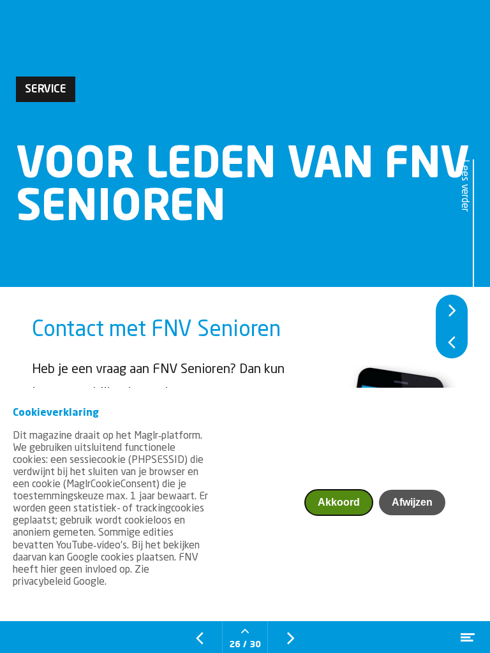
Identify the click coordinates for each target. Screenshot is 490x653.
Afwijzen (412, 502)
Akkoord (339, 502)
